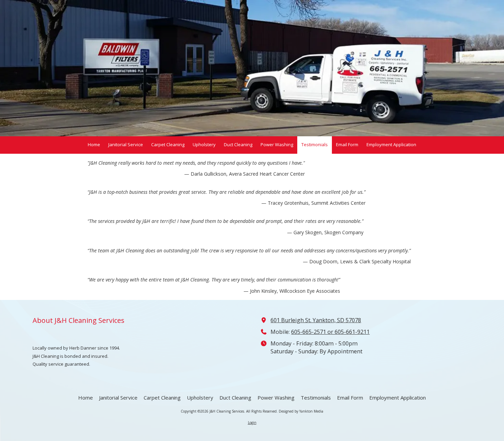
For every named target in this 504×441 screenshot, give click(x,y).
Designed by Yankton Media (301, 411)
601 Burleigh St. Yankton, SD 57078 (316, 320)
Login (252, 422)
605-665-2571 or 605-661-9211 (330, 332)
